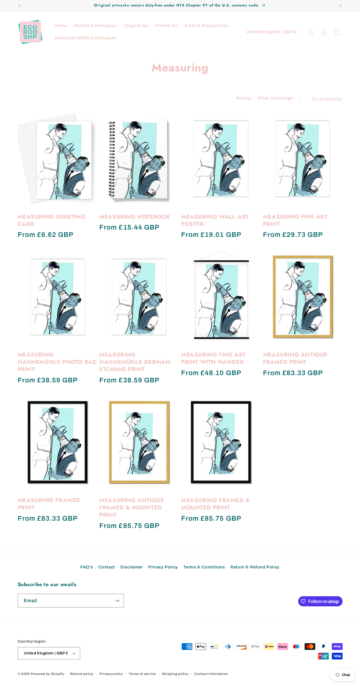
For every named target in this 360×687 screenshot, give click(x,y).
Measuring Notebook (134, 217)
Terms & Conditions (204, 567)
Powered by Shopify (47, 673)
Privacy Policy (163, 567)
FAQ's (86, 567)
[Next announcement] (340, 5)
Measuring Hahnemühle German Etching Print (134, 362)
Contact (106, 567)
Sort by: (244, 98)
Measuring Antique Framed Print (295, 358)
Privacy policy (111, 673)
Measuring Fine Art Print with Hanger (213, 358)
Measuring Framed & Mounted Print (215, 504)
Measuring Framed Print (49, 504)
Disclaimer (131, 567)
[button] (311, 32)
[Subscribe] (117, 600)
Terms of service (142, 673)
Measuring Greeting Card (52, 220)
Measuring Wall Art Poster (215, 220)
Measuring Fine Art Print (295, 220)
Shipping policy (175, 673)
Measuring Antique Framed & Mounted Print (131, 508)
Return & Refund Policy (255, 567)
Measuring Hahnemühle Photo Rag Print (57, 362)
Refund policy (81, 673)
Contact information (211, 673)
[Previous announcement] (19, 5)
